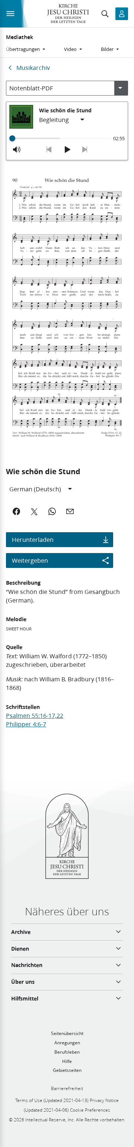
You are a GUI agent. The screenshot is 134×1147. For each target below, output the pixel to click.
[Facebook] (16, 511)
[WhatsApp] (52, 511)
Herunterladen (33, 539)
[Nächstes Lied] (84, 149)
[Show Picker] (120, 88)
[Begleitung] (62, 120)
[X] (34, 511)
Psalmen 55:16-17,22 (34, 715)
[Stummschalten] (16, 149)
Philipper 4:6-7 (26, 724)
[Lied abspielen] (67, 149)
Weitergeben (30, 560)
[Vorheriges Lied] (49, 149)
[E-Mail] (70, 511)
